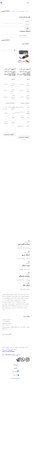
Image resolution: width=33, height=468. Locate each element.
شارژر (13, 11)
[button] (24, 137)
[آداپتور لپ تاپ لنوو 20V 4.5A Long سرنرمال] (8, 56)
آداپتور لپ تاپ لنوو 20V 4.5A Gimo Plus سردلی (23, 71)
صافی (27, 28)
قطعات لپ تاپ (20, 11)
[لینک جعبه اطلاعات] (16, 244)
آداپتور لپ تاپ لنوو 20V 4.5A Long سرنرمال (9, 71)
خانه (27, 11)
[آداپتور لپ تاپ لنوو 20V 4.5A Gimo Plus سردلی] (23, 56)
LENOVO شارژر (26, 73)
